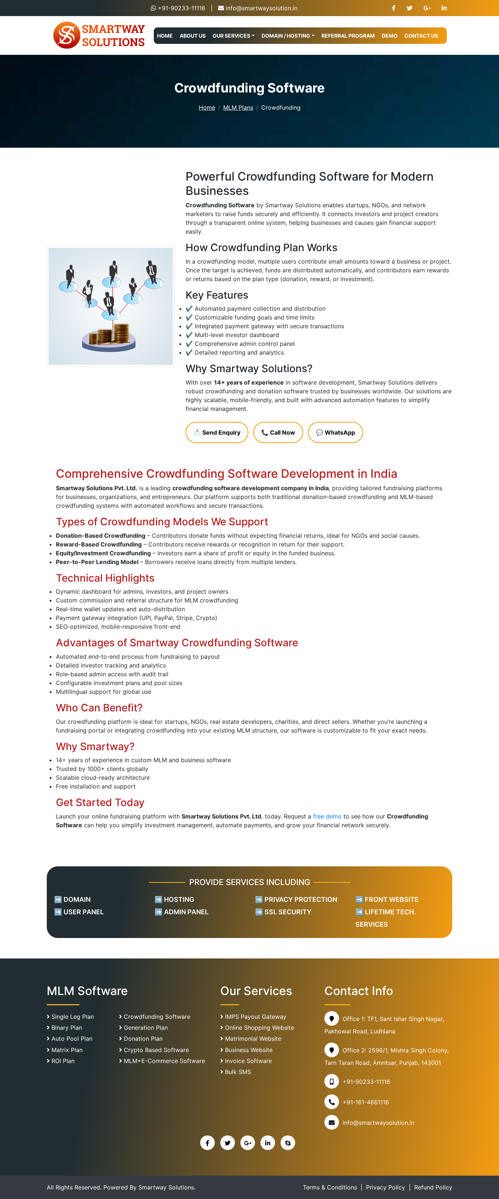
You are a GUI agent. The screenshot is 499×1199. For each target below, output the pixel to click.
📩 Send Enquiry (217, 432)
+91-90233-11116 (181, 8)
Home (207, 107)
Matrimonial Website (252, 1038)
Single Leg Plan (72, 1016)
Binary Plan (66, 1027)
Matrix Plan (66, 1050)
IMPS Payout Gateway (254, 1016)
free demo (327, 816)
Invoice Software (247, 1060)
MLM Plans (238, 107)
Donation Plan (142, 1038)
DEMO (389, 36)
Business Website (248, 1050)
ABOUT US (193, 36)
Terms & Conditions (330, 1187)
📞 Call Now (278, 432)
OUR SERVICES (231, 36)
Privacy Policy (385, 1187)
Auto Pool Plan (71, 1038)
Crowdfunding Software (156, 1016)
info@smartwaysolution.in (261, 8)
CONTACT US (421, 36)
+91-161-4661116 (366, 1102)
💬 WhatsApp (335, 432)
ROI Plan (62, 1060)
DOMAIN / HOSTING (286, 36)
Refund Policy (433, 1187)
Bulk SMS (237, 1071)
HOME (165, 36)
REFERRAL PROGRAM (348, 36)
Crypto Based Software (155, 1050)
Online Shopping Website (258, 1027)
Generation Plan (145, 1027)
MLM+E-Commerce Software (163, 1060)
